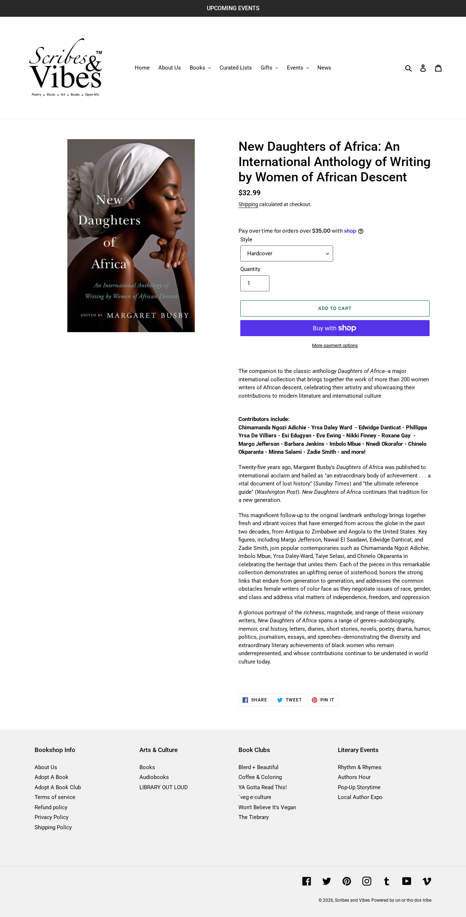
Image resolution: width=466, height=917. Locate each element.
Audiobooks (154, 777)
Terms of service (55, 797)
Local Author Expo (360, 797)
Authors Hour (354, 777)
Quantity (250, 269)
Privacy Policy (51, 817)
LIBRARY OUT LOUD (163, 787)
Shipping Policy (53, 827)
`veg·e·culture (254, 797)
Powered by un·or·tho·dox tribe (401, 900)
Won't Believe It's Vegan (267, 807)
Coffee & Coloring (260, 777)
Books (147, 767)
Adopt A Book (51, 777)
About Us (46, 767)
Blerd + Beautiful (258, 767)
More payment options (335, 345)
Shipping (248, 204)
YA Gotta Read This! (262, 787)
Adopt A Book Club (58, 787)
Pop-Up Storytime (359, 787)
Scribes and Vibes (352, 900)
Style (246, 239)
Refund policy (51, 807)
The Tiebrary (253, 817)
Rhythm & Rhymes (360, 767)
